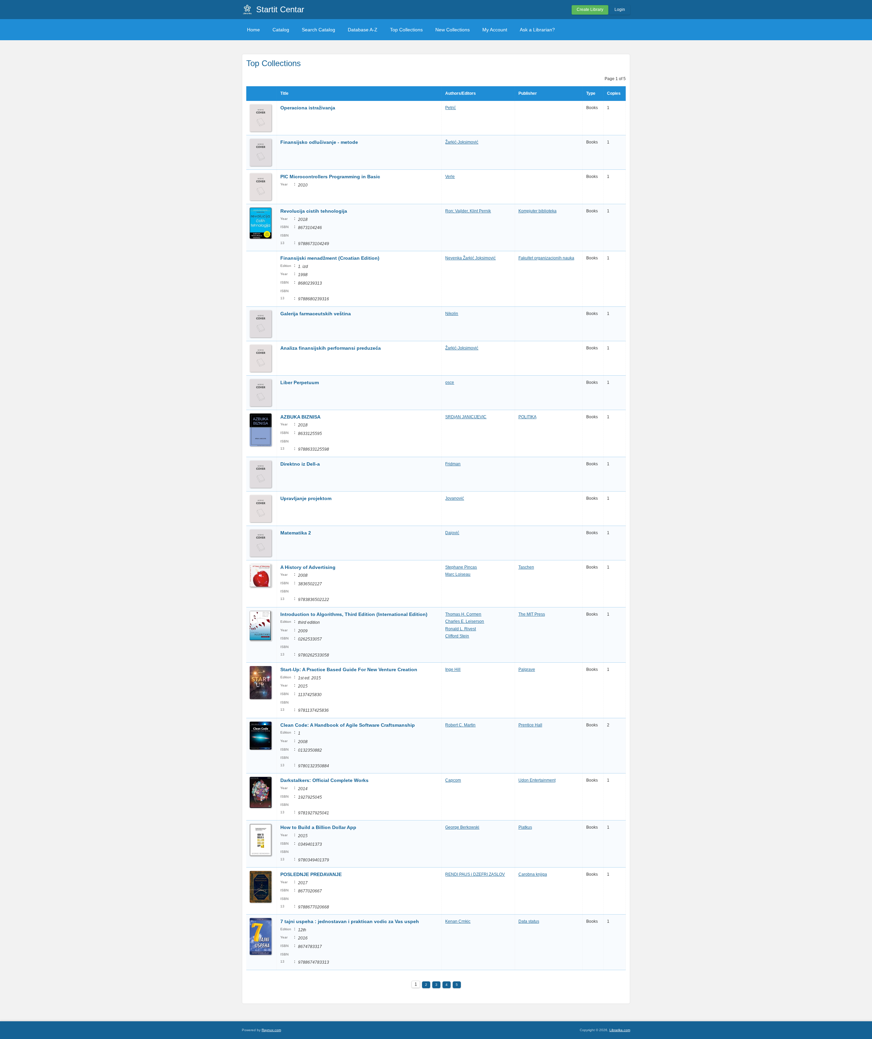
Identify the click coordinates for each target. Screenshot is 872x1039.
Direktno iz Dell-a (300, 464)
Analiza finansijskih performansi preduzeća (330, 348)
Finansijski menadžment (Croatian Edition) (329, 258)
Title (284, 93)
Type (590, 93)
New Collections (452, 29)
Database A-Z (362, 29)
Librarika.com (619, 1030)
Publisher (527, 93)
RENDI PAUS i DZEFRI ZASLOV (475, 874)
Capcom (453, 780)
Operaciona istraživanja (307, 107)
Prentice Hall (530, 725)
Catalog (280, 29)
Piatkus (525, 827)
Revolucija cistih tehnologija (313, 211)
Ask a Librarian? (537, 29)
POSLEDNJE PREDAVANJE (311, 874)
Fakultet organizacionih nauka (546, 258)
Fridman (453, 464)
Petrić (450, 107)
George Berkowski (462, 827)
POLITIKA (527, 417)
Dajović (452, 532)
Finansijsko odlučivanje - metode (319, 142)
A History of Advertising (308, 567)
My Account (494, 29)
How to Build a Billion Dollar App (318, 827)
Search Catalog (318, 29)
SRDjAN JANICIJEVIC (465, 417)
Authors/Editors (460, 93)
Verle (450, 176)
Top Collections (406, 29)
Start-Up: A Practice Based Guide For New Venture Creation (348, 669)
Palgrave (526, 669)
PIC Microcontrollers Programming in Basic (331, 176)
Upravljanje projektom (305, 498)
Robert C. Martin (460, 725)
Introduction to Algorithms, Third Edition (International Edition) (353, 614)
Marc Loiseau (457, 574)
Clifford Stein (457, 636)
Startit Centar (280, 9)
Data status (528, 921)
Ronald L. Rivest (460, 629)
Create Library (590, 9)
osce (449, 382)
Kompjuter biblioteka (537, 211)
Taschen (526, 567)
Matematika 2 (295, 533)
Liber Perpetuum (299, 382)
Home (253, 29)
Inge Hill (453, 669)
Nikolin (451, 313)
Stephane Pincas (461, 567)
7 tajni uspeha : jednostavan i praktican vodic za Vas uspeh (349, 921)
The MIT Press (531, 614)
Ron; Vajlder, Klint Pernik (468, 211)
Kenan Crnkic (457, 921)
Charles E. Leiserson (464, 621)
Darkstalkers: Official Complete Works (324, 780)
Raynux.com (271, 1030)
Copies (614, 93)
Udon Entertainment (537, 780)
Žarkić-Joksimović (461, 142)
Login (619, 9)
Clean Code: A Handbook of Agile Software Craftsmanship (347, 725)
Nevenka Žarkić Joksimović (470, 258)
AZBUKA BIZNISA (300, 417)
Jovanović (454, 498)
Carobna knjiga (532, 874)
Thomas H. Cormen (463, 614)
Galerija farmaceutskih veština (315, 313)
